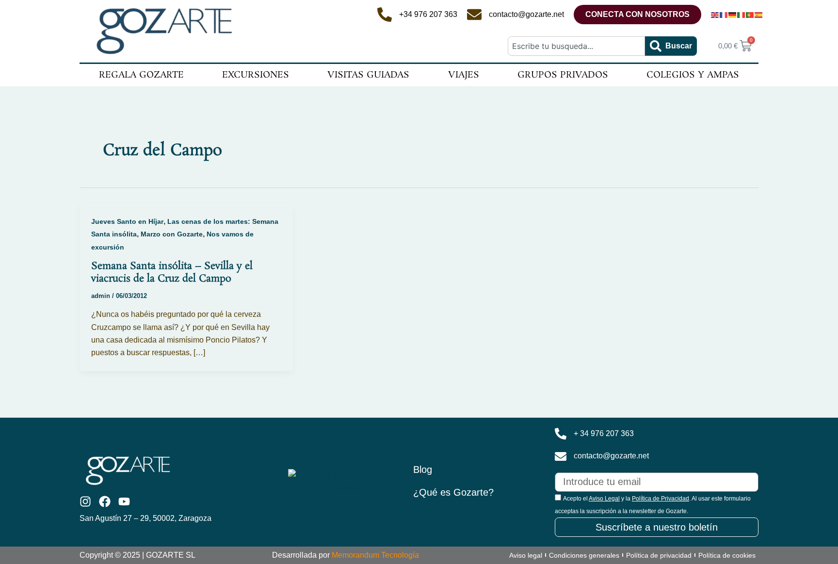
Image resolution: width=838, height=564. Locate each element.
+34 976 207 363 (428, 14)
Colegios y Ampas (692, 75)
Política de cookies (727, 555)
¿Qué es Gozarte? (453, 492)
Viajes (463, 75)
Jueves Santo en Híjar (127, 221)
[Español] (759, 14)
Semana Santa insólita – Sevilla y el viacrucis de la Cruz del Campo (172, 272)
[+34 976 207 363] (384, 14)
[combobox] (576, 46)
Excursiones (255, 75)
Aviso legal (525, 555)
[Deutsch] (732, 14)
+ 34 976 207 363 (604, 433)
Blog (422, 469)
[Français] (724, 14)
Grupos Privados (562, 75)
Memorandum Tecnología (375, 555)
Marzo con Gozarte (172, 234)
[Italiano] (741, 14)
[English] (715, 14)
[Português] (750, 14)
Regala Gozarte (141, 75)
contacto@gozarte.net (526, 14)
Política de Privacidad (660, 498)
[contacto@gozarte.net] (474, 14)
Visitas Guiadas (368, 75)
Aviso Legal (604, 498)
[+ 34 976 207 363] (560, 433)
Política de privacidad (659, 555)
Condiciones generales (584, 555)
